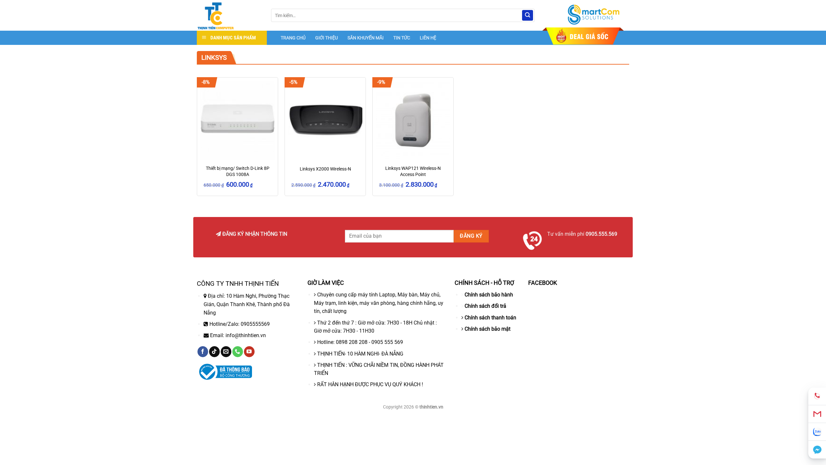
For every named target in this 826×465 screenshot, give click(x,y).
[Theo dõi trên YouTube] (249, 351)
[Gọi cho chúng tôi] (237, 351)
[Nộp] (527, 15)
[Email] (817, 414)
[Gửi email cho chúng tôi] (226, 351)
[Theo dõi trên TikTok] (214, 351)
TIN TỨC (401, 37)
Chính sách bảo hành (489, 295)
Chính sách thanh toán (490, 318)
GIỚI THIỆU (326, 37)
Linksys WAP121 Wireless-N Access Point (413, 171)
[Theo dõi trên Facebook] (202, 351)
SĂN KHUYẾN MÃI (366, 37)
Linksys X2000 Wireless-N (325, 169)
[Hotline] (817, 396)
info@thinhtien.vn (246, 335)
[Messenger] (817, 450)
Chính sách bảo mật (487, 329)
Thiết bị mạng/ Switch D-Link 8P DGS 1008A (237, 171)
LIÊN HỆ (428, 37)
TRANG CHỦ (293, 37)
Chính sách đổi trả (485, 306)
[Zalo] (817, 432)
